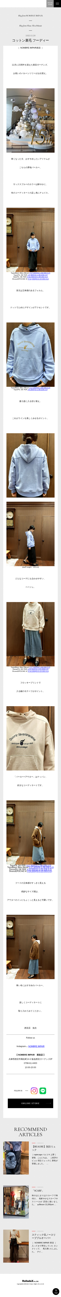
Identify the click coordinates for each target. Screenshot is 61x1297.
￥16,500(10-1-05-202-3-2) (37, 277)
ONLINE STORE (56, 1291)
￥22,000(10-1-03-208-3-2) (37, 669)
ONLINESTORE (50, 3)
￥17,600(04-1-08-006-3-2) (39, 273)
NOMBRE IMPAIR (36, 1046)
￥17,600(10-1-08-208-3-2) (38, 865)
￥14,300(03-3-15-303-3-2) (38, 279)
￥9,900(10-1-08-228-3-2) (38, 275)
